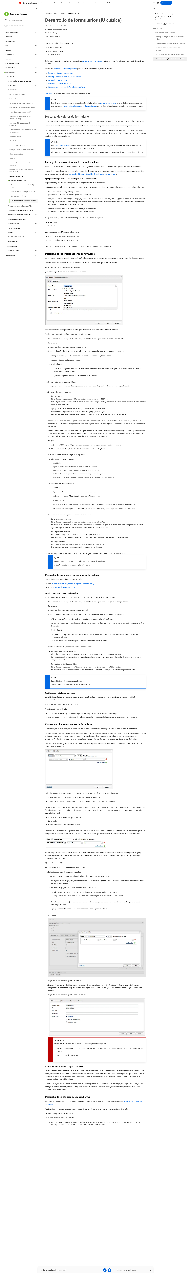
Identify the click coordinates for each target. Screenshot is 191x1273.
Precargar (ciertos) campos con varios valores (64, 76)
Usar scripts (49, 93)
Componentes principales (17, 94)
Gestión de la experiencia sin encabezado (21, 210)
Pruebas (10, 232)
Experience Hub (10, 41)
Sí (158, 19)
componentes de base (108, 103)
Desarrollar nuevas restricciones (59, 84)
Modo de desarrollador (16, 154)
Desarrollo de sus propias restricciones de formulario (168, 49)
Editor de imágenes (15, 136)
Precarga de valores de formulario (165, 32)
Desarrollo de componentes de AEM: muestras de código (21, 117)
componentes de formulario (92, 61)
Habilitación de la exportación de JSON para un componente (23, 131)
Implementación (10, 72)
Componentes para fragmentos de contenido (20, 164)
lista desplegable (75, 174)
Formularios (10, 54)
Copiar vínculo (170, 24)
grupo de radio (111, 174)
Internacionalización (16, 176)
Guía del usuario (74, 13)
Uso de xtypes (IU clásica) (18, 196)
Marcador (159, 24)
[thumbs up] (105, 1270)
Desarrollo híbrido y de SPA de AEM (19, 215)
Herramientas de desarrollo (17, 219)
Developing (53, 33)
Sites (7, 46)
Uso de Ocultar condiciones (18, 145)
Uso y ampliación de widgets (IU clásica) (23, 192)
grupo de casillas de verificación (92, 174)
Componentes (12, 90)
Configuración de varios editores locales (21, 150)
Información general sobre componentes (22, 103)
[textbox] (20, 20)
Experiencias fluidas (13, 250)
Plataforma (12, 85)
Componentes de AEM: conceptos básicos (22, 108)
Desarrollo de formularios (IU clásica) (23, 201)
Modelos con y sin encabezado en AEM (20, 206)
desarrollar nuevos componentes (65, 68)
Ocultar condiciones (89, 106)
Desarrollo (10, 76)
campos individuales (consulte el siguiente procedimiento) (73, 584)
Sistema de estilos (15, 99)
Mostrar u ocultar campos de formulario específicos (66, 87)
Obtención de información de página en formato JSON (22, 170)
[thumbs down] (109, 1270)
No (163, 19)
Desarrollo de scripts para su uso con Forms (170, 59)
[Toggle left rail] (36, 8)
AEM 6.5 (62, 13)
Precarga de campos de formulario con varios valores (169, 38)
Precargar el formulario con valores (60, 73)
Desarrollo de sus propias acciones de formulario (170, 43)
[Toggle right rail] (154, 8)
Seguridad (9, 37)
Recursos (8, 50)
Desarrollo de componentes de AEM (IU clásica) (23, 186)
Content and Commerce (13, 63)
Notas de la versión (12, 32)
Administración (10, 255)
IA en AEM (8, 59)
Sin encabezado (10, 68)
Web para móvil (13, 241)
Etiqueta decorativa (15, 141)
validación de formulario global (64, 587)
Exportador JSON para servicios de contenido (20, 124)
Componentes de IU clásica (17, 180)
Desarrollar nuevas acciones (58, 80)
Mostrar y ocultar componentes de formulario (169, 54)
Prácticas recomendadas (16, 237)
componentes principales (72, 106)
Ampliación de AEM (14, 228)
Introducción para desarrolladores (19, 81)
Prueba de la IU (14, 158)
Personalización (13, 223)
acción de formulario (62, 145)
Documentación (51, 13)
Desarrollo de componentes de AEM (21, 112)
